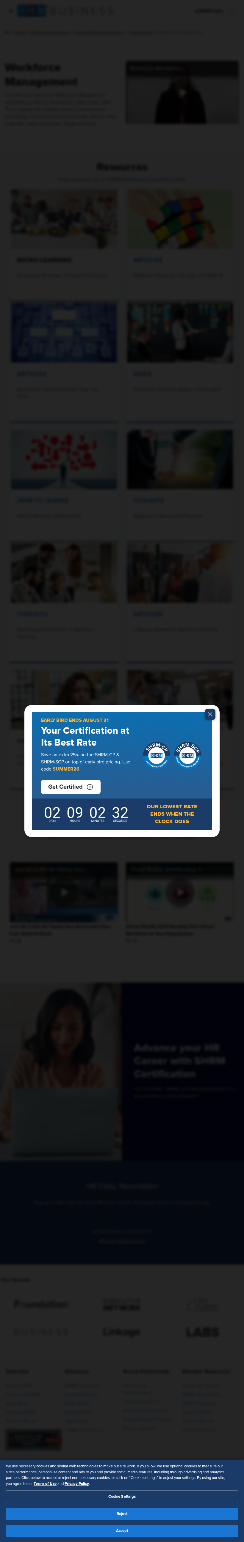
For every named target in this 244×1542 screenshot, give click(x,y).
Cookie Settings (122, 1497)
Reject (122, 1514)
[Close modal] (210, 714)
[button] (71, 787)
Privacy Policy (77, 1483)
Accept (122, 1531)
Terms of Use (45, 1483)
